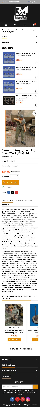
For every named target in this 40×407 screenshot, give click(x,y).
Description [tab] (7, 200)
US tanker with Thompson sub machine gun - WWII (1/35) (14, 332)
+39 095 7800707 (14, 2)
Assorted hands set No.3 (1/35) (26, 81)
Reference (5, 157)
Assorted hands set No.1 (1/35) (26, 53)
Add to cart (10, 182)
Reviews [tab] (5, 204)
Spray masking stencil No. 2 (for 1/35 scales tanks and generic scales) (26, 96)
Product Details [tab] (24, 200)
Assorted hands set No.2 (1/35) (26, 67)
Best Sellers (7, 48)
